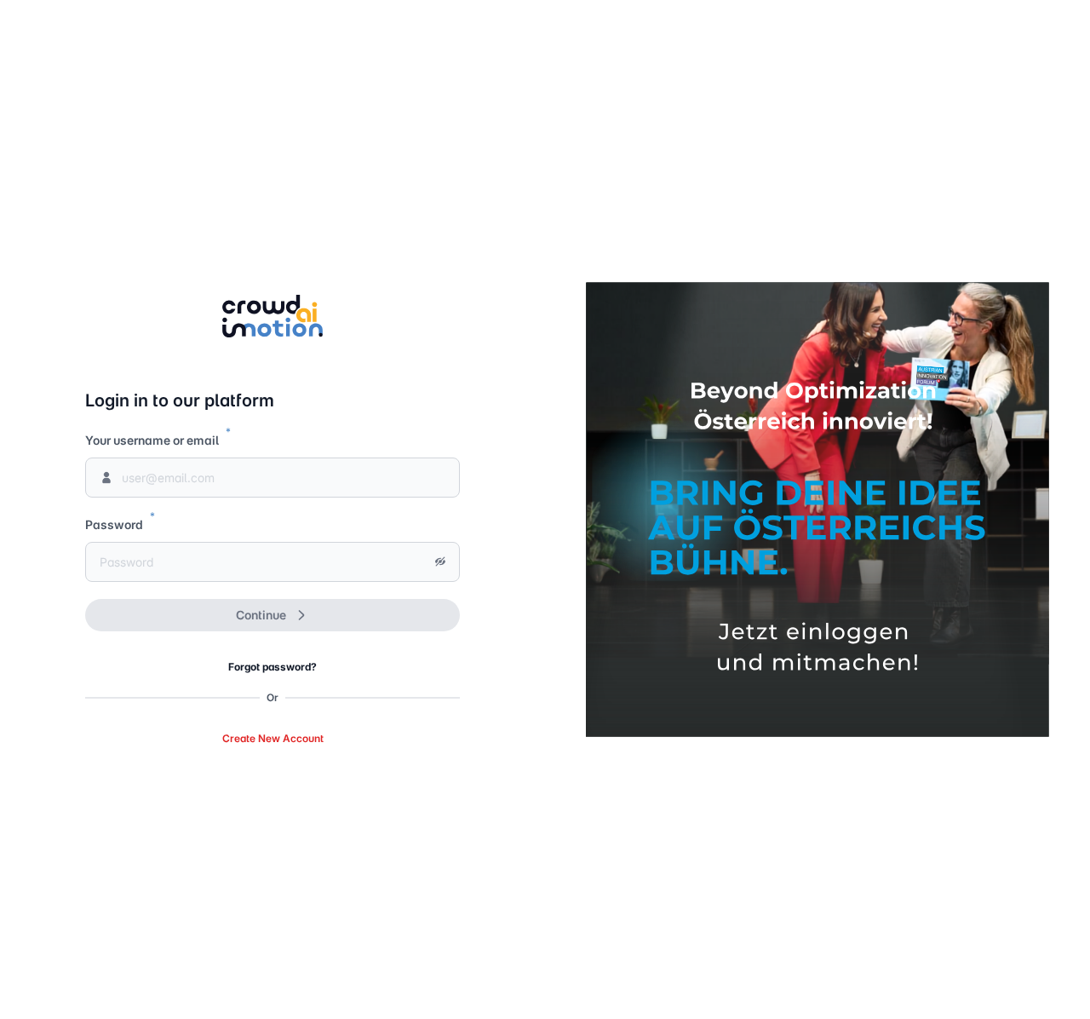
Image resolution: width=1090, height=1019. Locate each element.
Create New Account (273, 738)
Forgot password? (272, 666)
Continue (261, 614)
